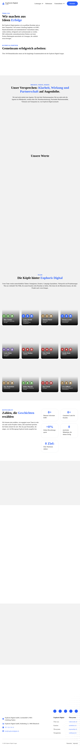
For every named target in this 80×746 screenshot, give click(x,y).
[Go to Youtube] (60, 711)
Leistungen (38, 3)
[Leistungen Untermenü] (42, 3)
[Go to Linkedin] (54, 711)
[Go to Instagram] (70, 711)
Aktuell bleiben (49, 625)
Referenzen (48, 3)
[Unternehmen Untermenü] (64, 3)
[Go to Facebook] (65, 711)
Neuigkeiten (57, 733)
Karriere (56, 725)
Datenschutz (69, 743)
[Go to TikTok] (76, 711)
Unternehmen (58, 3)
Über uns (56, 722)
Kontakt (72, 3)
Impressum (75, 743)
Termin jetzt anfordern (52, 494)
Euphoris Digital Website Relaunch (16, 650)
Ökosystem (57, 729)
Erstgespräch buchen (35, 690)
